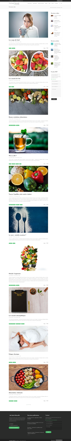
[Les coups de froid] (28, 24)
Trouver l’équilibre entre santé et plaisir (20, 194)
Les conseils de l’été (14, 78)
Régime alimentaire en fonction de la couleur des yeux (57, 33)
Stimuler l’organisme (15, 273)
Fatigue (10, 362)
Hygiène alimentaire (12, 125)
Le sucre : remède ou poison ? (17, 235)
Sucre (14, 243)
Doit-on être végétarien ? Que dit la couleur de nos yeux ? (57, 27)
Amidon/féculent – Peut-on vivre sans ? (57, 21)
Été (9, 86)
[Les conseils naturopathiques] (28, 300)
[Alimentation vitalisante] (28, 377)
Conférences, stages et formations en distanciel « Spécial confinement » (57, 64)
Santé (21, 204)
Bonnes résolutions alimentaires (18, 117)
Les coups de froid (14, 40)
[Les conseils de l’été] (28, 63)
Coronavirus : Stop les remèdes (57, 16)
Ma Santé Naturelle (53, 7)
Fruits (12, 86)
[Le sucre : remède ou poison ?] (28, 219)
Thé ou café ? (13, 155)
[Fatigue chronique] (28, 338)
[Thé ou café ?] (28, 140)
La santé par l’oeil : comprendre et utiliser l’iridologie (57, 44)
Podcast (18, 125)
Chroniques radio (17, 80)
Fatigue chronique (14, 354)
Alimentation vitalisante (16, 392)
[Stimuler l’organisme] (28, 258)
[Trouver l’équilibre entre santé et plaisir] (28, 178)
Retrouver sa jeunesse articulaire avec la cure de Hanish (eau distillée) (57, 51)
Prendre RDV (54, 79)
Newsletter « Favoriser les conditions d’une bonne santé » (56, 57)
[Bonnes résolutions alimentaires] (28, 101)
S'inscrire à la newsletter (14, 427)
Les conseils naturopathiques (17, 315)
